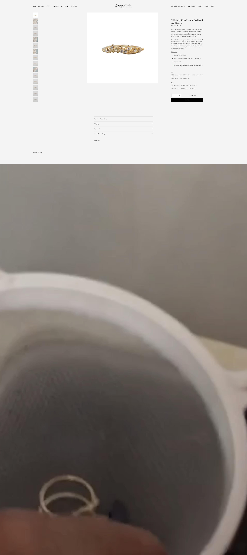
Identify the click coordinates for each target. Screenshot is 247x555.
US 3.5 (176, 75)
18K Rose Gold (184, 89)
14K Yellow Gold (175, 86)
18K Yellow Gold (175, 89)
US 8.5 (185, 78)
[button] (178, 6)
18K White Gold (193, 89)
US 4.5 (185, 75)
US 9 (189, 78)
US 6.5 (201, 75)
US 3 (172, 75)
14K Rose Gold (184, 86)
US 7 (172, 78)
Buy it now (187, 100)
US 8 (181, 78)
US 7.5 (176, 78)
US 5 (189, 75)
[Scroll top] (244, 552)
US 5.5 (193, 75)
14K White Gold (193, 86)
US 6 (197, 75)
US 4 (181, 75)
